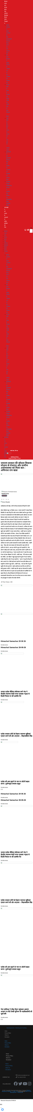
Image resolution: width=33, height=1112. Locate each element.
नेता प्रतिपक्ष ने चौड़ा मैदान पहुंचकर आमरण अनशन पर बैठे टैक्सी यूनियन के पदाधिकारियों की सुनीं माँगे (16, 1011)
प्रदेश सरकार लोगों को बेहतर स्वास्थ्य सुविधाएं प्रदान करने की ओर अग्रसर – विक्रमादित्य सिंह (16, 735)
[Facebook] (16, 1084)
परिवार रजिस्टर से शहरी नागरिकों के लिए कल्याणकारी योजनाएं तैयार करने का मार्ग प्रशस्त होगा (9, 39)
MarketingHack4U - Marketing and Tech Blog (16, 1027)
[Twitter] (20, 1084)
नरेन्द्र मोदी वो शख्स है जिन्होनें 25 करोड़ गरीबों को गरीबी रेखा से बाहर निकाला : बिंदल (8, 100)
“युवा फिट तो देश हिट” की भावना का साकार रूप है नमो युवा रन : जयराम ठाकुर (7, 134)
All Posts (4, 495)
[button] (31, 228)
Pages (6, 21)
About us (7, 1035)
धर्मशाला (6, 13)
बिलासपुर (6, 15)
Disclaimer (7, 1037)
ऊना (5, 5)
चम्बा (5, 11)
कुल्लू (5, 9)
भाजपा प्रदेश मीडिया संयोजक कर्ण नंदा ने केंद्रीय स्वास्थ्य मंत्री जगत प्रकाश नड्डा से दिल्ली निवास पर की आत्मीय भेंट (15, 694)
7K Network (20, 1092)
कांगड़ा (5, 7)
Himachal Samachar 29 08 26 (13, 641)
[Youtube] (25, 1084)
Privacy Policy (8, 1033)
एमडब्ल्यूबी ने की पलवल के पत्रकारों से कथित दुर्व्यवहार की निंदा (6, 217)
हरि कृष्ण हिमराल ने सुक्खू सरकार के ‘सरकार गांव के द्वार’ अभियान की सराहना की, (8, 68)
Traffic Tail (15, 1091)
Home (6, 1031)
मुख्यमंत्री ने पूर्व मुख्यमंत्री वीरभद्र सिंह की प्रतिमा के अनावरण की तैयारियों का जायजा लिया (8, 165)
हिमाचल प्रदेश (5, 2)
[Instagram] (29, 1084)
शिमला (5, 17)
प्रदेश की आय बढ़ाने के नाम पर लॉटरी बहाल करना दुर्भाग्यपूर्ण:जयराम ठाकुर (15, 782)
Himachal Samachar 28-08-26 (13, 647)
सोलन (5, 19)
